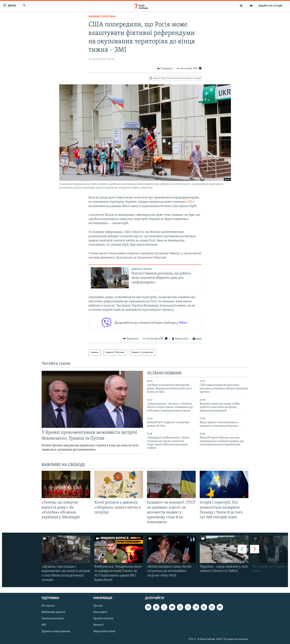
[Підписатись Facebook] (148, 607)
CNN (189, 201)
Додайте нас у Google (271, 5)
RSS (44, 625)
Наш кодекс (100, 612)
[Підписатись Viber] (188, 607)
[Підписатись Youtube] (172, 607)
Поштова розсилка (53, 618)
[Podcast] (212, 607)
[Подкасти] (241, 5)
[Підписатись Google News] (156, 607)
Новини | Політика (102, 16)
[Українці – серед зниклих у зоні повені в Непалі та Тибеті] (224, 549)
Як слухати (48, 605)
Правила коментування (56, 631)
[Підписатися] (220, 607)
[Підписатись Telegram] (196, 607)
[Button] (165, 68)
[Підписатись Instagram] (180, 607)
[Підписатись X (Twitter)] (164, 607)
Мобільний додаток (53, 612)
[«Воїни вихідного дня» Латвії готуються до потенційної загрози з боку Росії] (171, 549)
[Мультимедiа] (251, 5)
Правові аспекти (103, 618)
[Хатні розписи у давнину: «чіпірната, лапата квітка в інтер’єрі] (118, 484)
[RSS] (204, 607)
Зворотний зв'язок (104, 631)
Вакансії (98, 625)
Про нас (98, 605)
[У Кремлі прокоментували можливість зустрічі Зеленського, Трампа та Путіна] (92, 399)
